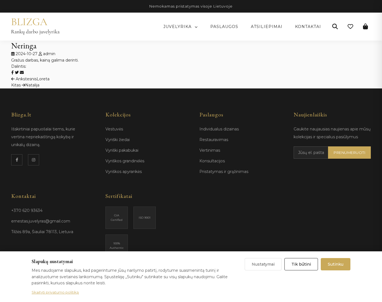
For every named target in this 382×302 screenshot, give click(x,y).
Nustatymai (263, 264)
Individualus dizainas (219, 129)
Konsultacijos (212, 160)
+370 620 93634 (27, 210)
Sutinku (335, 264)
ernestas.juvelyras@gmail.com (40, 221)
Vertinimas (209, 150)
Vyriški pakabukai (121, 150)
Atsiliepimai (266, 26)
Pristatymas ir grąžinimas (223, 171)
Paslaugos (224, 26)
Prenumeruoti (349, 152)
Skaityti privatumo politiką (55, 292)
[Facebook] (16, 159)
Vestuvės (114, 129)
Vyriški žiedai (117, 139)
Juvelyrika (178, 26)
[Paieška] (335, 26)
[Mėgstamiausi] (350, 26)
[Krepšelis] (365, 26)
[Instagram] (33, 159)
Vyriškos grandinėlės (124, 160)
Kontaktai (308, 26)
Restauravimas (213, 139)
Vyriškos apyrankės (123, 171)
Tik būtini (301, 264)
